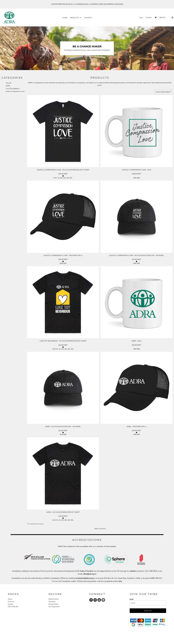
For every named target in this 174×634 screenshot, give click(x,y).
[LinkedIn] (103, 600)
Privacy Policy (53, 604)
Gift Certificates (13, 607)
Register (149, 17)
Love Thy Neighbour (13, 89)
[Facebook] (91, 600)
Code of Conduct (86, 571)
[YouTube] (99, 600)
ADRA (8, 86)
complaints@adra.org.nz (85, 578)
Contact (10, 604)
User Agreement (54, 607)
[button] (76, 17)
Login (141, 17)
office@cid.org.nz (89, 574)
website (132, 571)
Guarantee (52, 602)
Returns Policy (54, 599)
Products (11, 602)
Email (131, 599)
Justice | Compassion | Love (15, 91)
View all (8, 83)
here (120, 581)
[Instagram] (95, 600)
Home (10, 599)
